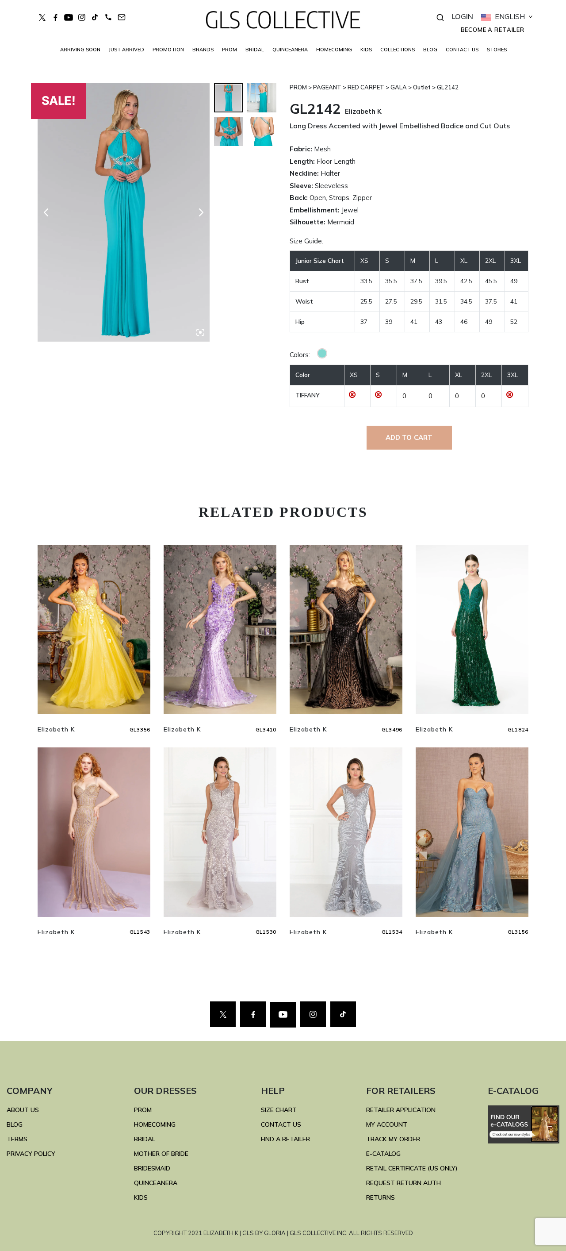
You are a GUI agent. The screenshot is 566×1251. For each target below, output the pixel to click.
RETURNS (380, 1197)
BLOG (430, 49)
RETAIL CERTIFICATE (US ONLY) (412, 1168)
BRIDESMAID (152, 1168)
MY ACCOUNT (386, 1124)
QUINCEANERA (290, 49)
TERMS (17, 1139)
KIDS (366, 49)
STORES (497, 49)
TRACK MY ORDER (393, 1139)
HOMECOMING (334, 49)
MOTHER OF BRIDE (161, 1154)
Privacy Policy (31, 1154)
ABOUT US (23, 1110)
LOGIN (462, 16)
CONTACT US (462, 49)
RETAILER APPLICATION (401, 1110)
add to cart (409, 437)
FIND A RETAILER (285, 1139)
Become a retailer (492, 29)
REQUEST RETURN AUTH (403, 1183)
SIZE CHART (279, 1110)
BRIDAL (144, 1139)
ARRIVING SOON (80, 49)
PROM (229, 49)
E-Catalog (383, 1154)
